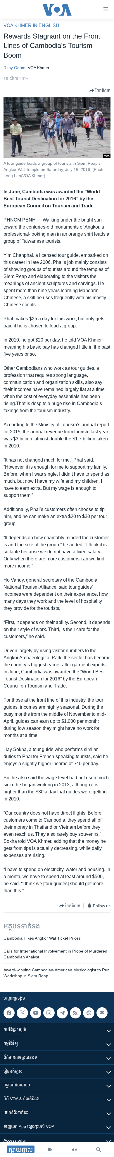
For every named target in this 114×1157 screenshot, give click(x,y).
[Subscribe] (102, 1012)
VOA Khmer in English (31, 25)
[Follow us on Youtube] (35, 1012)
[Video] (50, 1149)
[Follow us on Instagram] (48, 1012)
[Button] (99, 90)
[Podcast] (88, 1012)
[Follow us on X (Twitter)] (22, 1012)
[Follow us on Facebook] (9, 1012)
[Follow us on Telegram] (62, 1012)
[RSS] (75, 1012)
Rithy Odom (14, 67)
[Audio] (74, 1149)
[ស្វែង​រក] (98, 1149)
